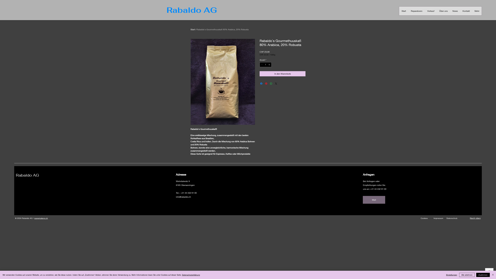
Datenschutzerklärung (191, 275)
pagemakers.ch (41, 218)
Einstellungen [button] (451, 275)
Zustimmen (483, 275)
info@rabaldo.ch (183, 197)
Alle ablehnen (466, 275)
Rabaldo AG (27, 175)
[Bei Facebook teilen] (261, 83)
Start (193, 29)
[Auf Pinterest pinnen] (266, 83)
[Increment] (269, 64)
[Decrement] (261, 64)
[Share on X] (276, 83)
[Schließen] (492, 275)
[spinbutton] (265, 64)
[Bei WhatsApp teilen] (271, 83)
